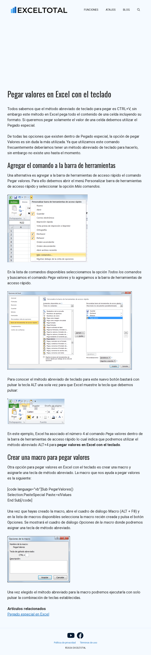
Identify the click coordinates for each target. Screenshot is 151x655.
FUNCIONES (91, 9)
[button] (139, 9)
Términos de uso (88, 642)
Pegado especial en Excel (28, 614)
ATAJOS (111, 9)
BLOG (126, 9)
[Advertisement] (75, 47)
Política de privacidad (65, 642)
